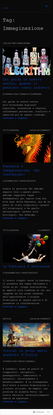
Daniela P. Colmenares (31, 94)
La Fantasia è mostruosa (26, 267)
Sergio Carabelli (26, 361)
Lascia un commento (40, 130)
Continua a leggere (15, 118)
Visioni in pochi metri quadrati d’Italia (25, 353)
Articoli (7, 319)
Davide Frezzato (28, 181)
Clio (5, 8)
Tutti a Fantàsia (11, 130)
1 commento (44, 230)
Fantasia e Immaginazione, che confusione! (21, 171)
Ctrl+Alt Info (9, 43)
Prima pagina (23, 43)
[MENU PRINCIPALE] (46, 6)
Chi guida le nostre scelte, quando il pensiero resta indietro (26, 84)
